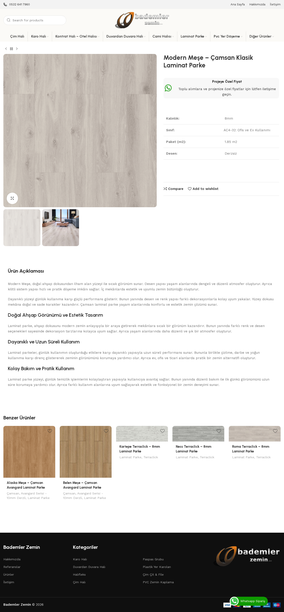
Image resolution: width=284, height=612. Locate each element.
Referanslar (11, 567)
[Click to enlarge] (12, 198)
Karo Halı (80, 559)
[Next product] (17, 49)
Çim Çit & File (153, 574)
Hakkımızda (11, 559)
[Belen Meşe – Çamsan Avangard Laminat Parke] (86, 452)
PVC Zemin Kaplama (158, 582)
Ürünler (8, 574)
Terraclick (150, 457)
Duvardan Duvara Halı (89, 567)
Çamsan (13, 493)
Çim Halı (79, 582)
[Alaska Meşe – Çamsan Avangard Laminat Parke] (29, 452)
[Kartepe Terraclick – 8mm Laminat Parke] (142, 434)
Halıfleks (79, 574)
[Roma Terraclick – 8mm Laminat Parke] (255, 434)
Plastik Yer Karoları (157, 567)
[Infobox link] (16, 5)
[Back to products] (11, 49)
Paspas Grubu (153, 559)
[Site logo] (142, 20)
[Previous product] (6, 49)
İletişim (8, 582)
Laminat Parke (39, 498)
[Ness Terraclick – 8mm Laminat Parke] (198, 434)
